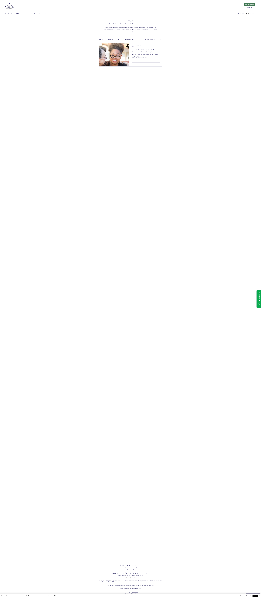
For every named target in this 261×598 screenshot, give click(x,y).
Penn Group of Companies (131, 585)
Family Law (109, 39)
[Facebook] (250, 13)
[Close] (259, 596)
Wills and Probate (130, 39)
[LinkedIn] (248, 13)
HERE (152, 585)
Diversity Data (138, 588)
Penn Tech (135, 592)
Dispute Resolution (149, 39)
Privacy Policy (54, 596)
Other (139, 39)
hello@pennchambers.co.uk (130, 568)
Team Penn (118, 39)
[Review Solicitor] (253, 13)
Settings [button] (242, 596)
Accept (255, 596)
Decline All (248, 596)
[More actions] (160, 46)
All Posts (101, 39)
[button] (160, 39)
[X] (246, 13)
